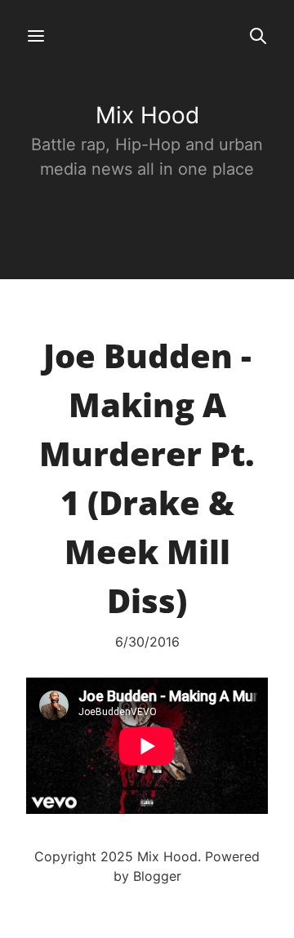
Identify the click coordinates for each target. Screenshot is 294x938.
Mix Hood (147, 115)
